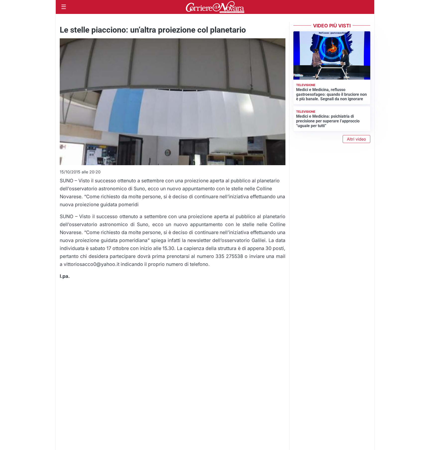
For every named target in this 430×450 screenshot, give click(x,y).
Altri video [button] (356, 139)
